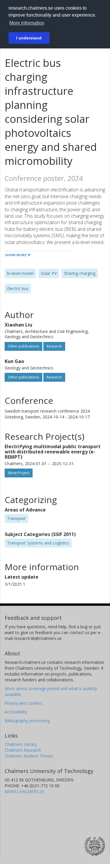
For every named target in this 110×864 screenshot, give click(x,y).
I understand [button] (29, 38)
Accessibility (16, 712)
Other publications (23, 346)
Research (54, 346)
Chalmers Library (21, 744)
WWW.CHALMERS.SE (24, 791)
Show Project (18, 472)
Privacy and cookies (23, 703)
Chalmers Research (23, 750)
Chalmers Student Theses (29, 756)
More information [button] (26, 22)
